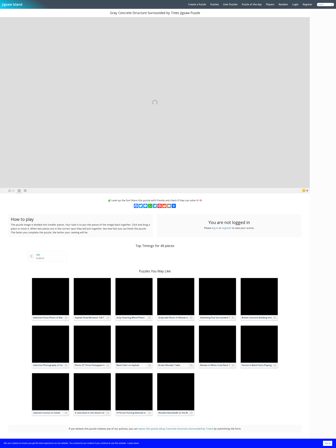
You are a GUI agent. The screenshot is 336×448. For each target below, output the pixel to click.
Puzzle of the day (252, 4)
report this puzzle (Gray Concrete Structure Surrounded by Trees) (175, 428)
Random (283, 4)
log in (215, 228)
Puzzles (214, 4)
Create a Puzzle (197, 4)
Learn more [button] (133, 443)
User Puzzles (230, 4)
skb (38, 254)
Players (270, 4)
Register (307, 4)
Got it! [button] (327, 443)
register (226, 228)
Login (295, 4)
